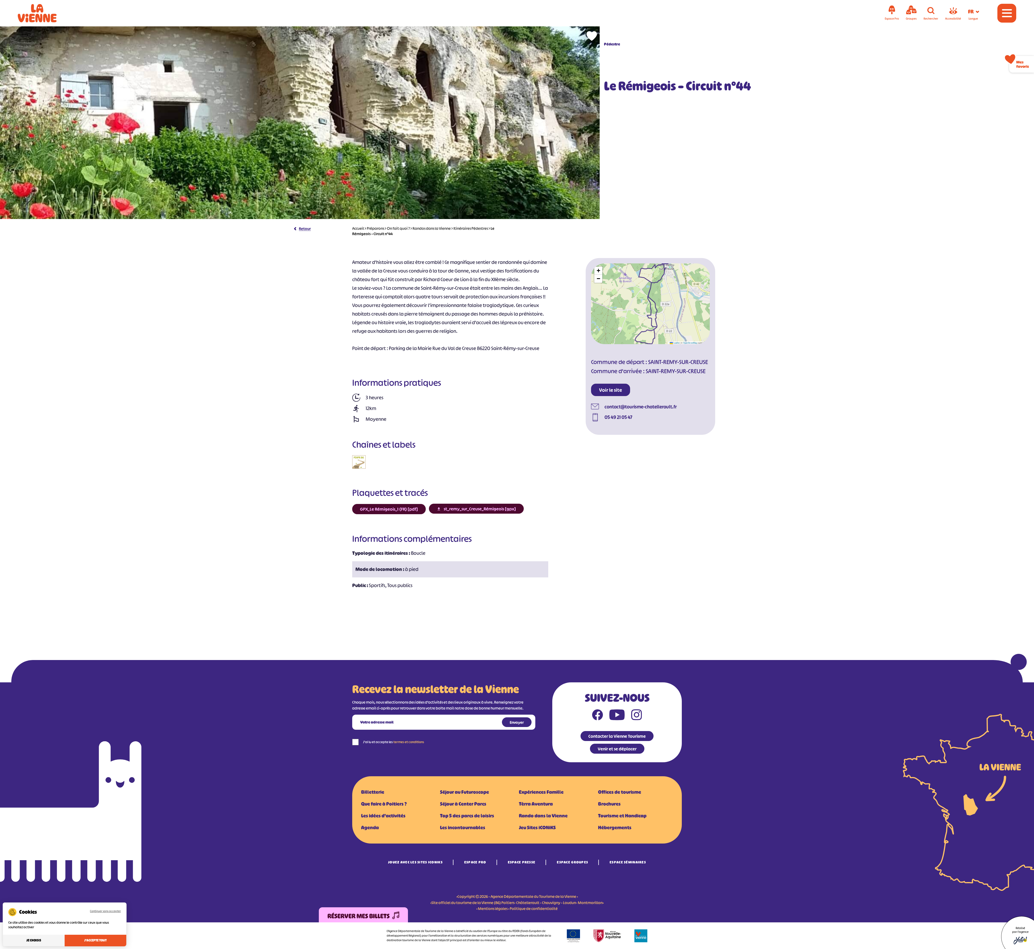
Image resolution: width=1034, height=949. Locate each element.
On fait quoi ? (398, 228)
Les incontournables (462, 827)
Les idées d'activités (383, 816)
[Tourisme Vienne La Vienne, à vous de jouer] (45, 13)
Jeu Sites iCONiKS (537, 827)
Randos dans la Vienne (432, 228)
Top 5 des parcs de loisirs (467, 816)
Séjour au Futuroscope (464, 792)
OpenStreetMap (690, 342)
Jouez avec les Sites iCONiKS (415, 862)
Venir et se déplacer (617, 749)
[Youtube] (617, 716)
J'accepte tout (95, 940)
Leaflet (676, 342)
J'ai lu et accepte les (393, 742)
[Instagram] (636, 716)
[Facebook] (597, 716)
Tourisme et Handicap (622, 816)
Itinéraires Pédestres (470, 228)
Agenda (370, 827)
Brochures (609, 804)
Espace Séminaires (628, 862)
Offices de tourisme (619, 792)
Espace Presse (522, 862)
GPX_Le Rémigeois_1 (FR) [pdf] (389, 509)
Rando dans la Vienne (543, 816)
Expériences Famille (541, 792)
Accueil (358, 228)
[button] (598, 271)
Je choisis (33, 940)
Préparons (375, 228)
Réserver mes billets (358, 916)
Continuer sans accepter (105, 911)
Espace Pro (475, 862)
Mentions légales (493, 908)
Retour (305, 228)
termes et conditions (408, 742)
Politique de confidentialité (534, 908)
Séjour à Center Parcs (463, 804)
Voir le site (610, 390)
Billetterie (372, 792)
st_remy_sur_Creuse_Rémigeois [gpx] (480, 509)
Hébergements (614, 827)
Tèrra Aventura (536, 804)
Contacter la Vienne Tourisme (617, 736)
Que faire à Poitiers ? (384, 804)
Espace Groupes (572, 862)
